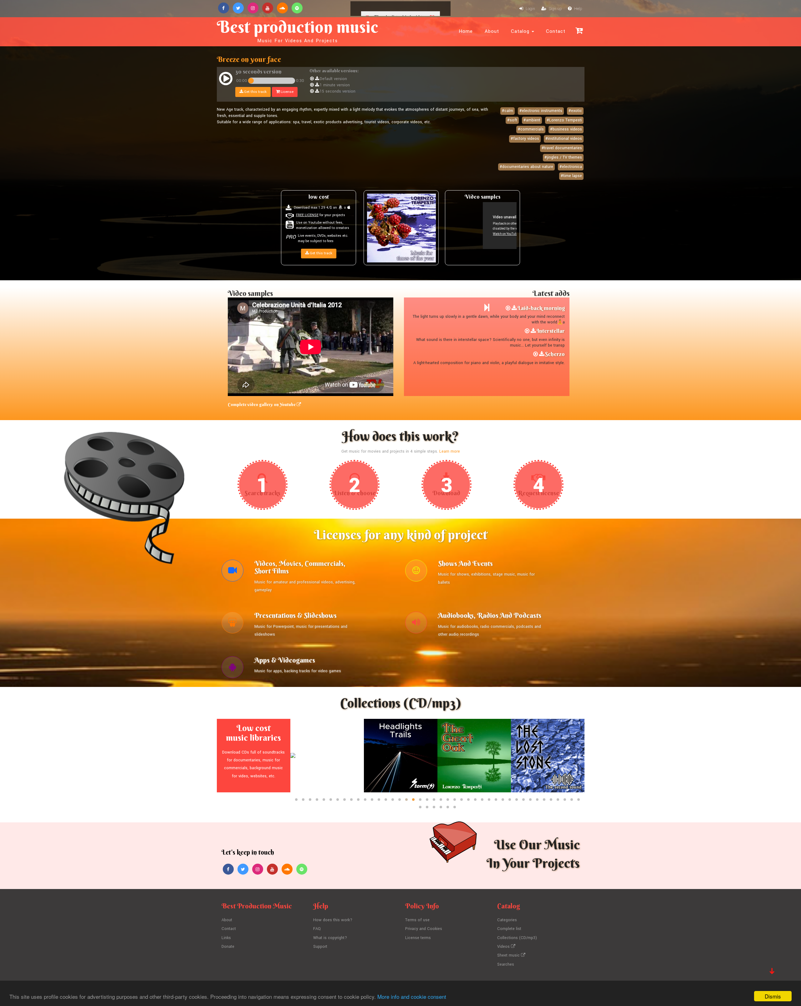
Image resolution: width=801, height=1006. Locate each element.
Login (530, 9)
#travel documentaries (562, 148)
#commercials (531, 129)
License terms (418, 938)
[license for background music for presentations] (232, 624)
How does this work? (332, 920)
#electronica (570, 167)
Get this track (255, 91)
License (286, 91)
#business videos (566, 129)
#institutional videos (563, 138)
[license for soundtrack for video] (232, 572)
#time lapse (571, 176)
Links (226, 938)
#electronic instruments (540, 111)
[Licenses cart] (579, 30)
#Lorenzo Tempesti (564, 120)
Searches (505, 964)
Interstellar (551, 330)
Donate (228, 946)
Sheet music (509, 955)
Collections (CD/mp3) (517, 938)
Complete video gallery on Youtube (262, 404)
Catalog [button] (521, 31)
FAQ (317, 929)
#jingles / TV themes (563, 157)
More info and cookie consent (411, 996)
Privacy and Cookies (423, 929)
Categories (507, 920)
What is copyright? (330, 938)
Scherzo (555, 354)
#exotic (575, 111)
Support (320, 946)
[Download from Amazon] (340, 207)
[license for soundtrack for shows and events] (416, 572)
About (492, 31)
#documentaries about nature (526, 167)
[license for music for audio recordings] (416, 624)
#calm (507, 111)
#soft (512, 120)
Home (466, 31)
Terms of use (417, 920)
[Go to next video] (487, 308)
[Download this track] (317, 79)
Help (577, 9)
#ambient (531, 120)
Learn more (449, 451)
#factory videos (525, 138)
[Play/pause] (225, 80)
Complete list (509, 929)
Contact (555, 31)
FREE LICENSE (307, 215)
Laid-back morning (541, 308)
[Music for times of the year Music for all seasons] (401, 228)
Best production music (297, 30)
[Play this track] (311, 79)
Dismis (773, 996)
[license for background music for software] (232, 669)
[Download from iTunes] (349, 207)
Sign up (555, 9)
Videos (504, 946)
